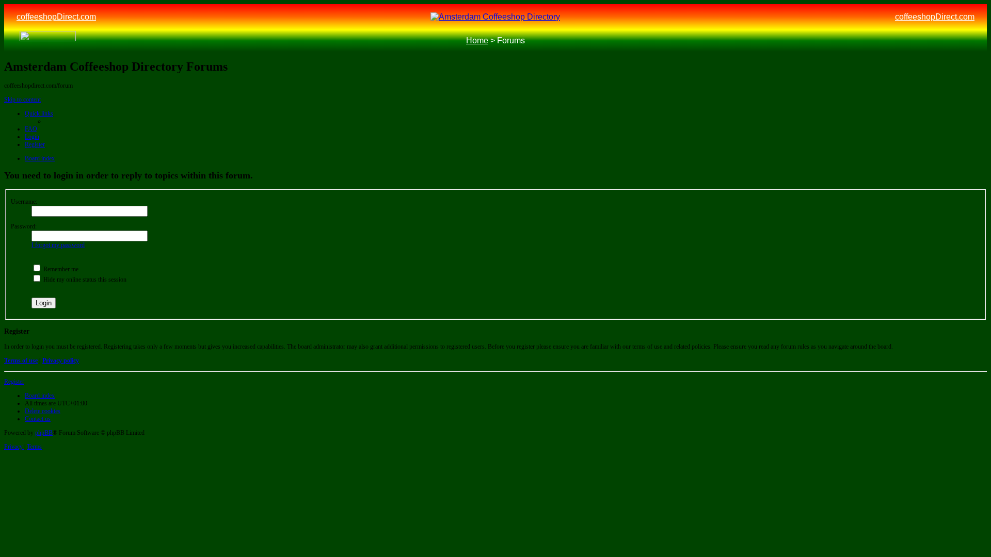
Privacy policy (60, 360)
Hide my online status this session (84, 279)
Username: (24, 201)
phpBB (44, 432)
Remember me (60, 269)
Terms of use (21, 360)
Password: (24, 226)
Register (14, 381)
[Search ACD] (94, 41)
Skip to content (22, 99)
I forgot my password (58, 245)
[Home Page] (48, 41)
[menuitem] (31, 129)
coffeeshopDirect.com (56, 16)
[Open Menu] (965, 41)
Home (477, 40)
